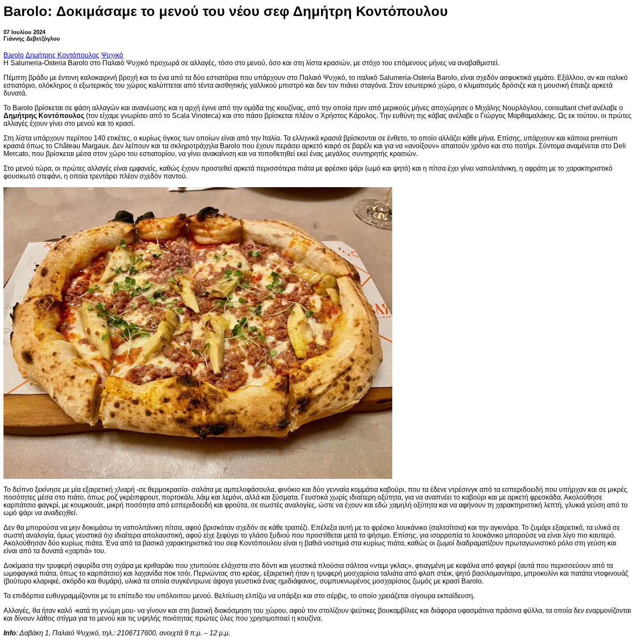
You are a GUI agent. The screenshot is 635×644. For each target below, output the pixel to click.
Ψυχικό (112, 55)
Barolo (13, 55)
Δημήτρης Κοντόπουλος (62, 55)
